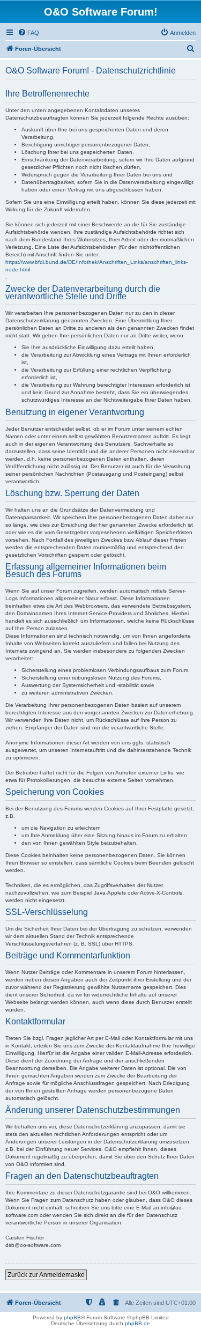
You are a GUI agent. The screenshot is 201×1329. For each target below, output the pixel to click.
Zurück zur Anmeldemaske (46, 1275)
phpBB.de (137, 1323)
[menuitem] (28, 32)
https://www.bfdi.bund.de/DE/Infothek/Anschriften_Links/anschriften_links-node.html (96, 265)
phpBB (72, 1317)
